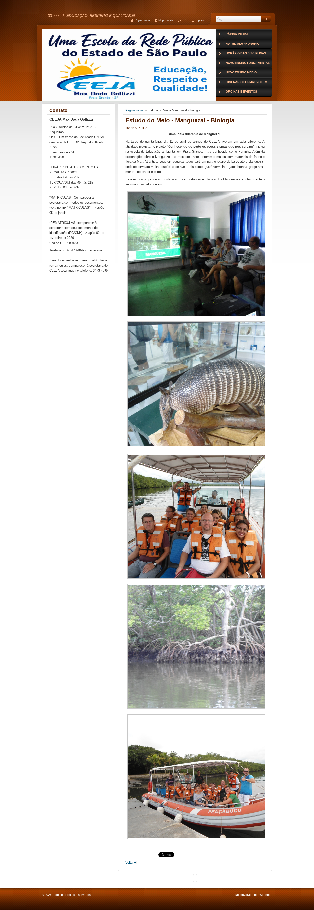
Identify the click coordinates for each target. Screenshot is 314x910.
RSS (184, 20)
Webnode (265, 894)
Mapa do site (166, 20)
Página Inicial (142, 20)
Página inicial (134, 110)
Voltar (129, 862)
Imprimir (200, 20)
